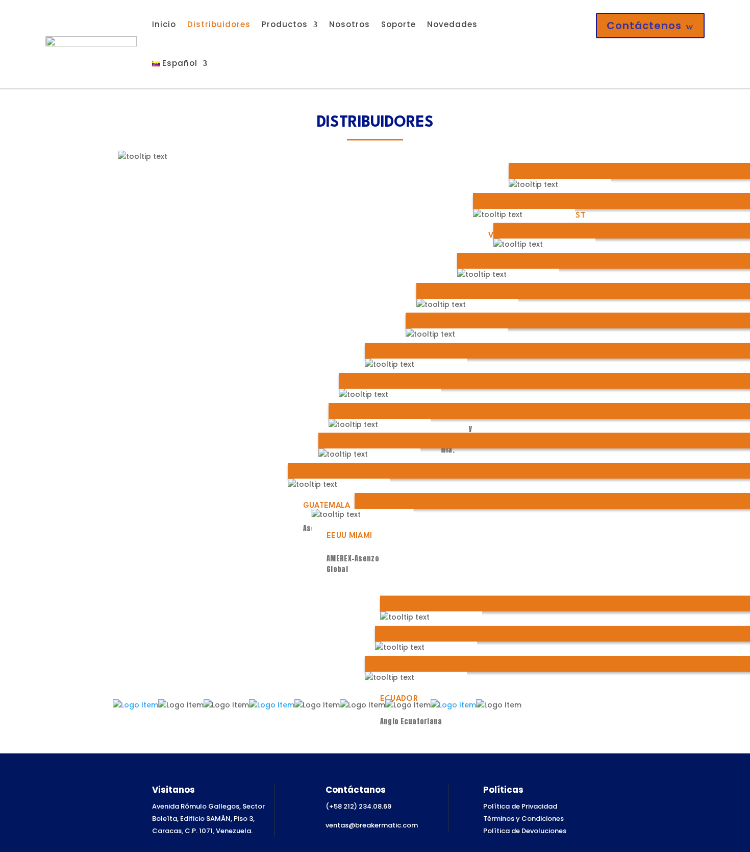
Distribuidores (219, 24)
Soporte (398, 24)
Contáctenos (650, 25)
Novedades (452, 24)
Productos (285, 24)
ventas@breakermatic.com (372, 825)
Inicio (164, 24)
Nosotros (349, 24)
